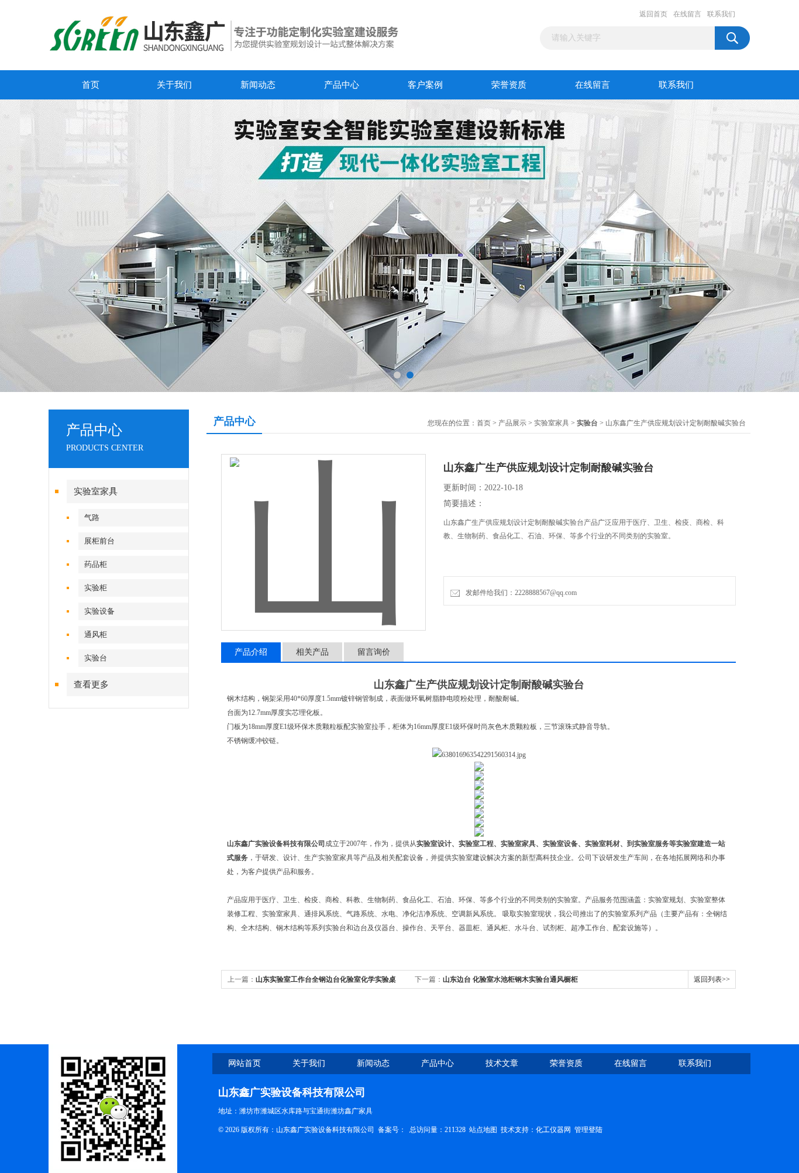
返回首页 (653, 14)
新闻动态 (257, 85)
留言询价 (373, 652)
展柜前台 (99, 540)
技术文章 (501, 1063)
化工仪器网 (553, 1130)
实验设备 (99, 611)
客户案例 (425, 85)
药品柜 (95, 564)
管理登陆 (588, 1130)
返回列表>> (712, 979)
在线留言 (687, 14)
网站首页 (244, 1063)
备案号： (392, 1130)
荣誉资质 (508, 85)
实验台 (95, 657)
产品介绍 (251, 652)
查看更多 (91, 684)
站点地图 (483, 1130)
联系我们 (721, 14)
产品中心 (341, 85)
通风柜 (95, 634)
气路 (91, 517)
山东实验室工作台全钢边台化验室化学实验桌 (326, 979)
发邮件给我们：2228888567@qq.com (519, 593)
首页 (90, 85)
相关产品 (312, 652)
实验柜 (95, 587)
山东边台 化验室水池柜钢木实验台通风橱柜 (510, 979)
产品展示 (512, 423)
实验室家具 (96, 491)
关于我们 (174, 85)
